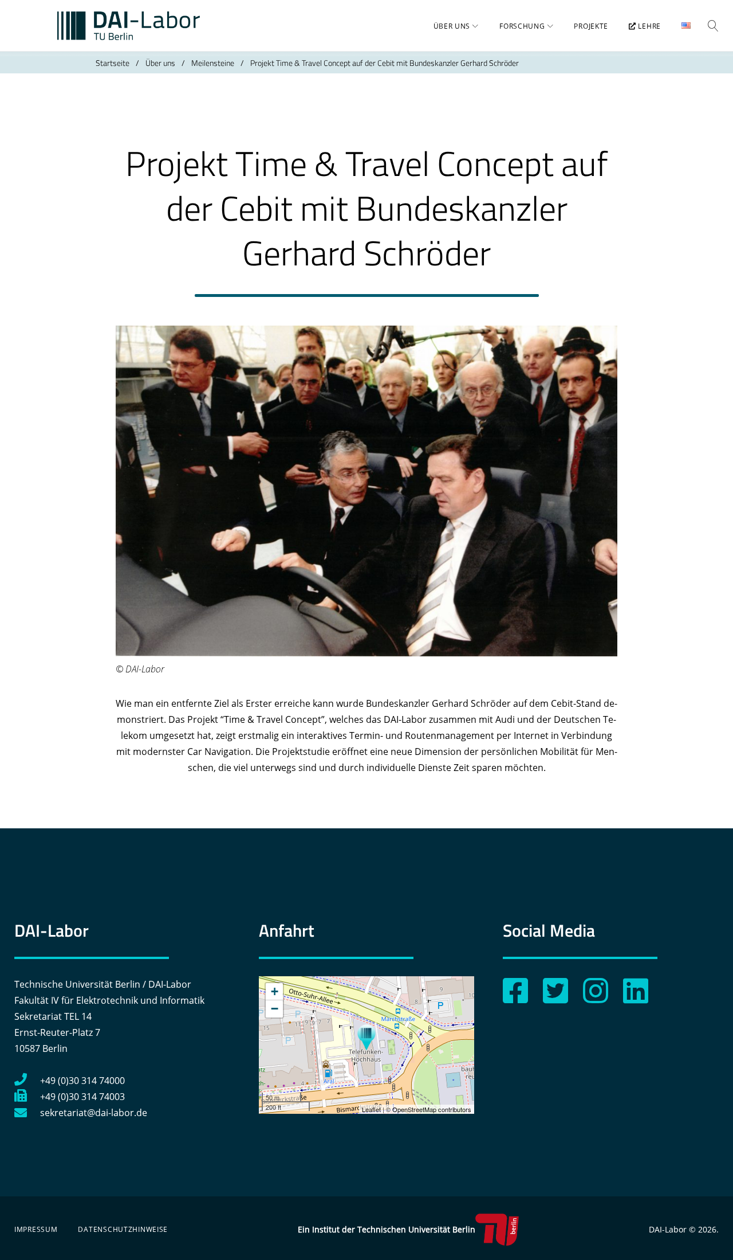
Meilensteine (212, 63)
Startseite (112, 63)
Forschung (522, 26)
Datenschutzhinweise (123, 1229)
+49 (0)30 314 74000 (82, 1080)
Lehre (648, 26)
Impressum (35, 1229)
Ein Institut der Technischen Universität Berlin (386, 1229)
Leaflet (371, 1109)
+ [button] (274, 991)
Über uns (452, 26)
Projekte (591, 26)
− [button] (274, 1008)
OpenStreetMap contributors (431, 1109)
